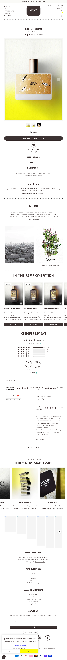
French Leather (51, 308)
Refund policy (33, 597)
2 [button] (31, 447)
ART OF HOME (9, 11)
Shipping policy (33, 594)
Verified (32, 373)
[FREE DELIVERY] (50, 483)
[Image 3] (39, 125)
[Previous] (6, 147)
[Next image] (58, 79)
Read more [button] (40, 439)
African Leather (12, 308)
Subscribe (33, 627)
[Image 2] (33, 125)
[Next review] (59, 189)
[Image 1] (28, 125)
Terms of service (33, 601)
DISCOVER (7, 13)
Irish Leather (30, 308)
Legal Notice (33, 604)
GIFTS (6, 8)
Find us (33, 576)
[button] (29, 35)
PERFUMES (7, 6)
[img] (33, 185)
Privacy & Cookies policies (33, 599)
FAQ (33, 573)
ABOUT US (7, 15)
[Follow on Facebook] (47, 638)
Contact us (33, 580)
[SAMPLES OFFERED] (23, 483)
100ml (35, 132)
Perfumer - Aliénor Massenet (50, 265)
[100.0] (28, 364)
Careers (33, 578)
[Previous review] (7, 189)
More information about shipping (33, 175)
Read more (31, 508)
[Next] (61, 147)
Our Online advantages (33, 583)
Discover (13, 324)
